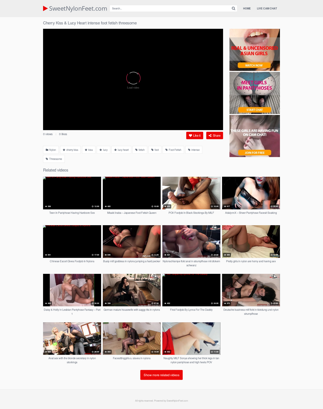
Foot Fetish (174, 150)
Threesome (55, 159)
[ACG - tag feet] (254, 136)
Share (216, 135)
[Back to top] (313, 398)
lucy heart (123, 150)
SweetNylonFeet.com (77, 8)
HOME (247, 8)
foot (156, 150)
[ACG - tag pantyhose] (254, 93)
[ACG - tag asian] (254, 50)
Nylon (52, 150)
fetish (141, 150)
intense (195, 150)
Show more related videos (161, 374)
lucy (105, 150)
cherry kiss (72, 150)
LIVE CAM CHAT (267, 8)
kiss (90, 150)
